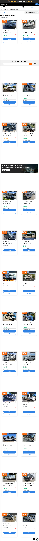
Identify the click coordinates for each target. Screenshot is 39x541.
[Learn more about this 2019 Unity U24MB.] (29, 235)
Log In (33, 4)
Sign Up (37, 4)
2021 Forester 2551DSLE (27, 201)
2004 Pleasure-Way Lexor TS (8, 93)
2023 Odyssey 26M (6, 443)
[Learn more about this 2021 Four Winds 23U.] (29, 276)
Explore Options (6, 170)
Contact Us (9, 41)
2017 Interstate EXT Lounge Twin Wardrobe (28, 523)
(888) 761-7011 (32, 7)
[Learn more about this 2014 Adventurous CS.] (9, 235)
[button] (34, 539)
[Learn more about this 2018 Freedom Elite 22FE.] (9, 276)
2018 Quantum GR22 (7, 201)
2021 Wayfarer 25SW (26, 93)
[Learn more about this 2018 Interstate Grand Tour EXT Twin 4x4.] (29, 356)
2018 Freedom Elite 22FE (7, 281)
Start (30, 63)
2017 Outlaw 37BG (26, 443)
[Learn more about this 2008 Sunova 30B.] (29, 397)
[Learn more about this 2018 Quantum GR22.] (9, 195)
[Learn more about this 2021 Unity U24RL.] (9, 517)
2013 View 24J (25, 30)
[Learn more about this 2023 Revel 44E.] (9, 24)
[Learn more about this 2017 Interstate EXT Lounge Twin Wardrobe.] (29, 517)
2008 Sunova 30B (26, 402)
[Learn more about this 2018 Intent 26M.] (9, 356)
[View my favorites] (37, 7)
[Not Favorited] (15, 34)
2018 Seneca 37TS (6, 402)
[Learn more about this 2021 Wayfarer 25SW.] (29, 87)
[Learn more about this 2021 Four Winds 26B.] (9, 316)
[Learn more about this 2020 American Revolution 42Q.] (29, 477)
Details (9, 39)
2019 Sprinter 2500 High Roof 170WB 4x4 (28, 133)
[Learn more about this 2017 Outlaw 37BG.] (29, 437)
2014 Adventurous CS (7, 241)
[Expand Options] (15, 29)
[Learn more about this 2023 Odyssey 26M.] (9, 437)
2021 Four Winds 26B (7, 322)
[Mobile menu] (1, 7)
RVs (6, 4)
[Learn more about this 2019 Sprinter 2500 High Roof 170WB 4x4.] (29, 127)
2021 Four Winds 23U (26, 281)
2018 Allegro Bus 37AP (7, 133)
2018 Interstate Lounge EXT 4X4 (28, 322)
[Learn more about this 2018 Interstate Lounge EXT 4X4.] (29, 316)
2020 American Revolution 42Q (28, 483)
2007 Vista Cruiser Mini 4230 (8, 483)
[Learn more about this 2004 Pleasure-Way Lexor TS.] (9, 87)
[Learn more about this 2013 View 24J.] (29, 24)
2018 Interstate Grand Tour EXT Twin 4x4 (28, 362)
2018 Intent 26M (6, 362)
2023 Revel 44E (6, 30)
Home (1, 9)
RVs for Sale (6, 9)
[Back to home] (4, 7)
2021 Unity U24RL (6, 523)
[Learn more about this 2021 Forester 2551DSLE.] (29, 195)
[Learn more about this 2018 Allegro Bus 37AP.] (9, 127)
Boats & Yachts (3, 4)
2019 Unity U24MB (26, 241)
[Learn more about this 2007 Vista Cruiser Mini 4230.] (9, 477)
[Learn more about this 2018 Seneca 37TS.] (9, 397)
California (11, 9)
